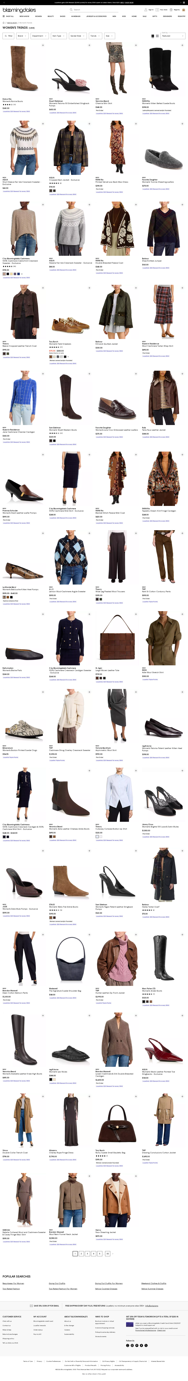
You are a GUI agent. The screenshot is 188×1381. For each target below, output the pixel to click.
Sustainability (69, 1334)
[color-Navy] (58, 357)
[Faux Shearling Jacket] (117, 1200)
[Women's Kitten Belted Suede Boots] (164, 69)
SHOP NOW (129, 2)
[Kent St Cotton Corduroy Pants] (164, 557)
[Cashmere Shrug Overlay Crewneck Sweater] (71, 716)
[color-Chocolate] (100, 678)
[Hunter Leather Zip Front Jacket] (117, 959)
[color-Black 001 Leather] (143, 1001)
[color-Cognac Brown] (50, 357)
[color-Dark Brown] (147, 1001)
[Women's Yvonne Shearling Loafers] (164, 148)
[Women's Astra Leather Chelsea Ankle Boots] (71, 795)
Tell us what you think (10, 1343)
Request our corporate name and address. (116, 1370)
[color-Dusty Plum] (15, 274)
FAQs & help (7, 1330)
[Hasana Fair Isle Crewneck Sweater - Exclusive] (71, 229)
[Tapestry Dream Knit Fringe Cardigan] (164, 479)
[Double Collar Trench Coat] (24, 1121)
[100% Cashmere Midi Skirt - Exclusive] (71, 479)
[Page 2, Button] (112, 1253)
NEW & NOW (12, 23)
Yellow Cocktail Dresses (106, 1289)
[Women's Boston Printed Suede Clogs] (24, 716)
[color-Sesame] (4, 274)
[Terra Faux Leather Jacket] (164, 398)
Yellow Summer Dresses (152, 1289)
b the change (69, 1326)
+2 (22, 274)
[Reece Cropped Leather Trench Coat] (24, 312)
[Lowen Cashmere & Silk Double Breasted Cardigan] (117, 1040)
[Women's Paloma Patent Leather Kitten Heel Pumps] (164, 716)
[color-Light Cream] (54, 357)
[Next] (43, 69)
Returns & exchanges (10, 1334)
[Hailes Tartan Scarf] (164, 875)
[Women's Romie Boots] (24, 69)
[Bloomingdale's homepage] (4, 23)
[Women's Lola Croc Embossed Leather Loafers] (117, 398)
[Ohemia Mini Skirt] (117, 69)
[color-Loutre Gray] (61, 357)
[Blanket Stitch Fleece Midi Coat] (117, 479)
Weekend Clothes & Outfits (153, 1283)
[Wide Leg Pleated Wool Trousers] (117, 557)
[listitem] (94, 2)
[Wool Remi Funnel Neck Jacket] (71, 1200)
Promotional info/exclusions (145, 1330)
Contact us (7, 1326)
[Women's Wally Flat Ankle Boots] (71, 875)
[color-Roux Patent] (54, 1079)
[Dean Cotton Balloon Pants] (24, 959)
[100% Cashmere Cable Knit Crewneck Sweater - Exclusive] (24, 229)
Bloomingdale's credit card (43, 1321)
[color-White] (100, 836)
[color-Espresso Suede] (50, 836)
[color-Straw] (11, 274)
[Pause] (183, 2)
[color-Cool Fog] (97, 836)
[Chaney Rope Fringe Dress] (71, 1121)
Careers (67, 1330)
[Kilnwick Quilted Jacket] (117, 312)
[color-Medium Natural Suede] (151, 1001)
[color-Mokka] (8, 597)
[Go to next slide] (180, 2)
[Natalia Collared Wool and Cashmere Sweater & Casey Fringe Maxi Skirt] (24, 1200)
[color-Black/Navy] (4, 837)
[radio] (50, 190)
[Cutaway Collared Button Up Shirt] (117, 795)
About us (67, 1321)
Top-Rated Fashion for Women (63, 1289)
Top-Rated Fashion (11, 1289)
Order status (38, 1330)
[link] (24, 104)
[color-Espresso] (54, 917)
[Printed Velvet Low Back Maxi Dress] (117, 148)
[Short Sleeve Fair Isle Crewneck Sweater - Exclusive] (24, 148)
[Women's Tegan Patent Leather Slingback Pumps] (117, 875)
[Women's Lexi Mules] (71, 1040)
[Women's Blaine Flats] (24, 638)
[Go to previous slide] (4, 2)
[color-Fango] (4, 597)
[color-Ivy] (8, 354)
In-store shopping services (105, 1328)
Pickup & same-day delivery (105, 1332)
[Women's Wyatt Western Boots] (71, 398)
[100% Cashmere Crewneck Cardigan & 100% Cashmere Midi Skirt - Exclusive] (24, 795)
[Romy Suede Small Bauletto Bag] (117, 1121)
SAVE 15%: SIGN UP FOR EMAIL (46, 1306)
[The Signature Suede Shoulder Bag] (71, 959)
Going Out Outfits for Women (109, 1283)
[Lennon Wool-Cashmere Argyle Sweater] (71, 557)
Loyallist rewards (40, 1326)
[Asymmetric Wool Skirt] (117, 716)
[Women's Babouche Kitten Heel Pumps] (24, 557)
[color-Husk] (50, 917)
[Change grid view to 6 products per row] (157, 36)
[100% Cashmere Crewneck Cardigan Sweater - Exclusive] (71, 638)
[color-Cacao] (4, 354)
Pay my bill (37, 1334)
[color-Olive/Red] (50, 190)
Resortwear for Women (13, 1283)
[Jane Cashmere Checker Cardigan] (24, 398)
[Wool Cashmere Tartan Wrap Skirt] (164, 312)
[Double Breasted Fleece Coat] (117, 229)
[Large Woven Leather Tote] (117, 638)
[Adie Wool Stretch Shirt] (164, 638)
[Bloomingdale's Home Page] (19, 10)
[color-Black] (8, 274)
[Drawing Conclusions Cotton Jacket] (164, 1121)
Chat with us (7, 1321)
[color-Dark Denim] (18, 274)
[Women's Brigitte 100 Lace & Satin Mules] (164, 795)
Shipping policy (8, 1339)
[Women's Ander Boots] (164, 959)
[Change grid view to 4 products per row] (153, 36)
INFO (122, 2)
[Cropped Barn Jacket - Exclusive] (71, 148)
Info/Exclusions (151, 1306)
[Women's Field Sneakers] (71, 312)
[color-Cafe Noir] (50, 441)
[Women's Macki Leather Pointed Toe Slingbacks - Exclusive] (164, 1040)
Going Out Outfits (57, 1283)
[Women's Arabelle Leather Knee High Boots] (24, 1040)
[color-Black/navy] (8, 837)
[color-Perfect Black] (65, 357)
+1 (68, 357)
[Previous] (6, 69)
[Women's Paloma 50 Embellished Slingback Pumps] (71, 69)
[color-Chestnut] (97, 678)
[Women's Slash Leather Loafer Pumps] (24, 479)
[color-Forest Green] (54, 190)
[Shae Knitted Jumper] (164, 229)
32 (108, 1254)
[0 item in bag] (183, 9)
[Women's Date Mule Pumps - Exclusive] (24, 875)
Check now (161, 1330)
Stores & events (101, 1337)
